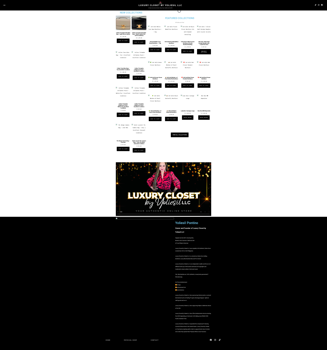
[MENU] (4, 5)
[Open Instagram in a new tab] (318, 5)
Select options (204, 52)
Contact (155, 340)
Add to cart (123, 40)
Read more (188, 117)
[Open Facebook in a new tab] (322, 5)
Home (108, 340)
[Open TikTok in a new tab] (315, 5)
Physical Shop (130, 340)
